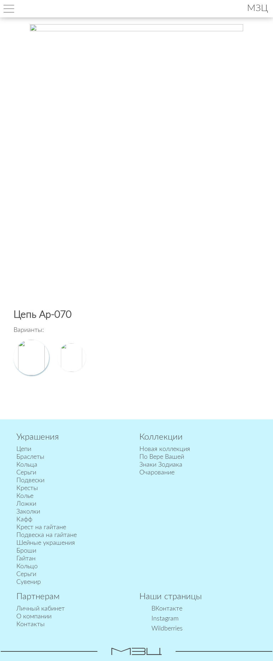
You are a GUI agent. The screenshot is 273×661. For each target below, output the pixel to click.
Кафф (24, 519)
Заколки (28, 512)
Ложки (26, 504)
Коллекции (161, 437)
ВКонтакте (166, 609)
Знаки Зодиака (160, 465)
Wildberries (167, 628)
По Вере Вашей (161, 457)
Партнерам (38, 596)
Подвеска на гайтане (46, 535)
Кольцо (27, 566)
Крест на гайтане (41, 527)
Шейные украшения (45, 543)
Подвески (30, 480)
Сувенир (28, 582)
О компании (34, 616)
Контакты (30, 624)
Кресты (27, 488)
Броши (26, 551)
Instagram (164, 619)
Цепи (23, 449)
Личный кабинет (40, 609)
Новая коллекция (164, 449)
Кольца (26, 465)
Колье (24, 496)
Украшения (37, 437)
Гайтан (26, 558)
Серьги (26, 472)
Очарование (157, 472)
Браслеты (30, 457)
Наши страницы (170, 596)
